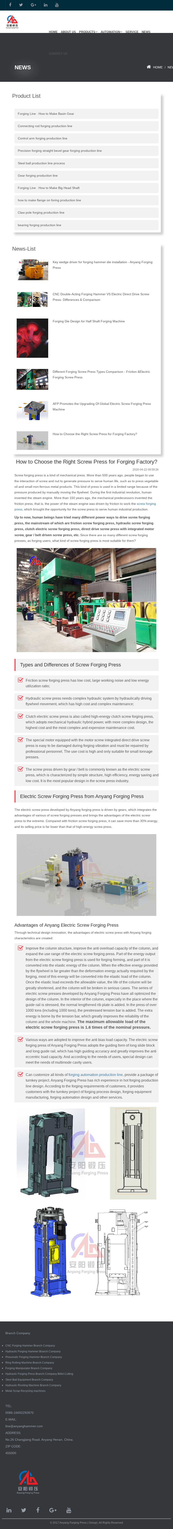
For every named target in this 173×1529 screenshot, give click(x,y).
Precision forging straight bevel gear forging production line (60, 150)
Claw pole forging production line (41, 212)
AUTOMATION (110, 32)
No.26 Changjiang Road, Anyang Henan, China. (39, 1439)
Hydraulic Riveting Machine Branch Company (33, 1385)
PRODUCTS (87, 32)
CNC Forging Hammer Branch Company (30, 1345)
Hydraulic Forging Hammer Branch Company (33, 1351)
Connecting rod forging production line (45, 126)
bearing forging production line (39, 225)
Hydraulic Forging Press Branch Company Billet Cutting (39, 1373)
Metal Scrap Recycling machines (25, 1390)
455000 (10, 1453)
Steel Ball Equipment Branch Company (29, 1379)
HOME (53, 32)
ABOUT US (68, 32)
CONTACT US (58, 53)
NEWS (146, 32)
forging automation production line (95, 1075)
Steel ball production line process (41, 163)
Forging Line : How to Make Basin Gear (46, 113)
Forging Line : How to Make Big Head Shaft (49, 188)
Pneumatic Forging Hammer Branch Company (33, 1357)
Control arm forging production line (42, 138)
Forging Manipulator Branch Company (28, 1368)
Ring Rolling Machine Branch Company (29, 1362)
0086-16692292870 (19, 1412)
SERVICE (132, 32)
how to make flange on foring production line (49, 200)
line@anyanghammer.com (24, 1426)
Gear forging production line (38, 175)
